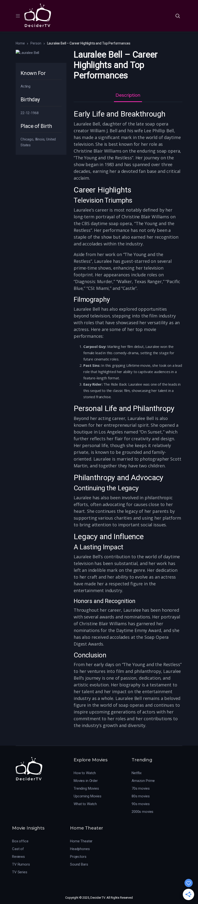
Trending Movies (86, 788)
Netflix (136, 773)
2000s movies (142, 811)
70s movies (141, 788)
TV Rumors (21, 864)
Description (128, 95)
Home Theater (81, 841)
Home (20, 43)
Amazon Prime (143, 781)
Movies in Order (86, 781)
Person (35, 43)
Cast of (18, 849)
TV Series (19, 872)
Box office (20, 841)
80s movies (141, 796)
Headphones (80, 849)
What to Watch (85, 804)
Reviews (18, 856)
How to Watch (85, 773)
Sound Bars (79, 864)
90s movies (141, 804)
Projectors (78, 856)
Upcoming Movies (87, 796)
